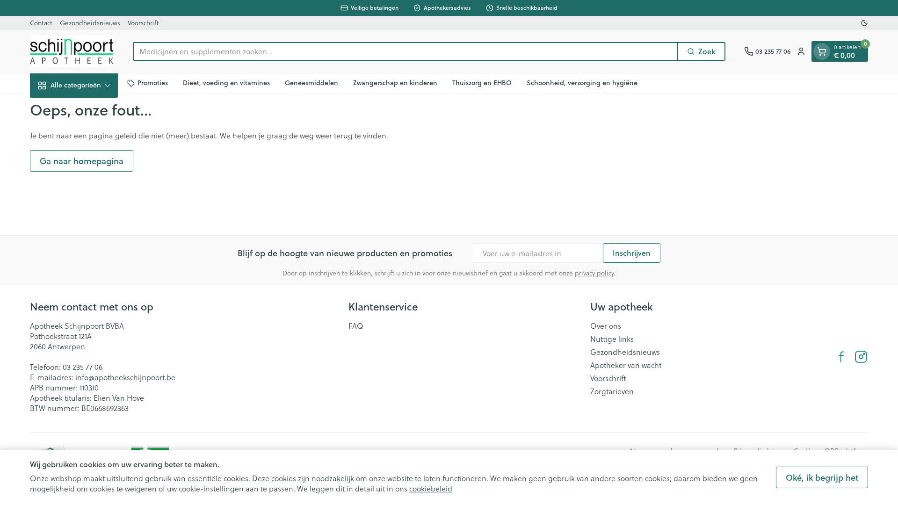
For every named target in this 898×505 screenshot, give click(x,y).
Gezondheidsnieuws (90, 23)
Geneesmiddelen (311, 82)
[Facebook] (841, 357)
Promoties (153, 82)
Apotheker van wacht (625, 365)
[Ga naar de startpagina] (72, 51)
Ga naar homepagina (81, 161)
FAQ (355, 326)
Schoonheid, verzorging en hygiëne (582, 82)
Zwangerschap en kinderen (395, 82)
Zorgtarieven (612, 391)
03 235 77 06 (82, 366)
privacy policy (594, 273)
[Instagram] (861, 357)
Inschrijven (632, 252)
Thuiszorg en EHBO (482, 82)
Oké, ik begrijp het (822, 477)
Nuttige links (612, 339)
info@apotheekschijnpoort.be (125, 377)
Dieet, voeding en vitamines (226, 82)
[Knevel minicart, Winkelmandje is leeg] (821, 51)
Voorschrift (143, 23)
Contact (41, 23)
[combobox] (405, 51)
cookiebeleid (430, 488)
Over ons (605, 326)
